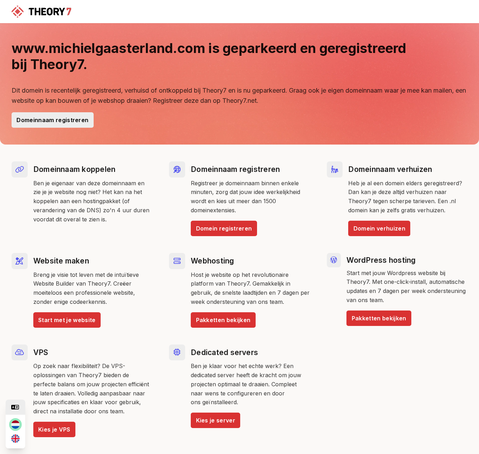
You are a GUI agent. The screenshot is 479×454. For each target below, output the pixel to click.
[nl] (15, 424)
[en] (15, 438)
